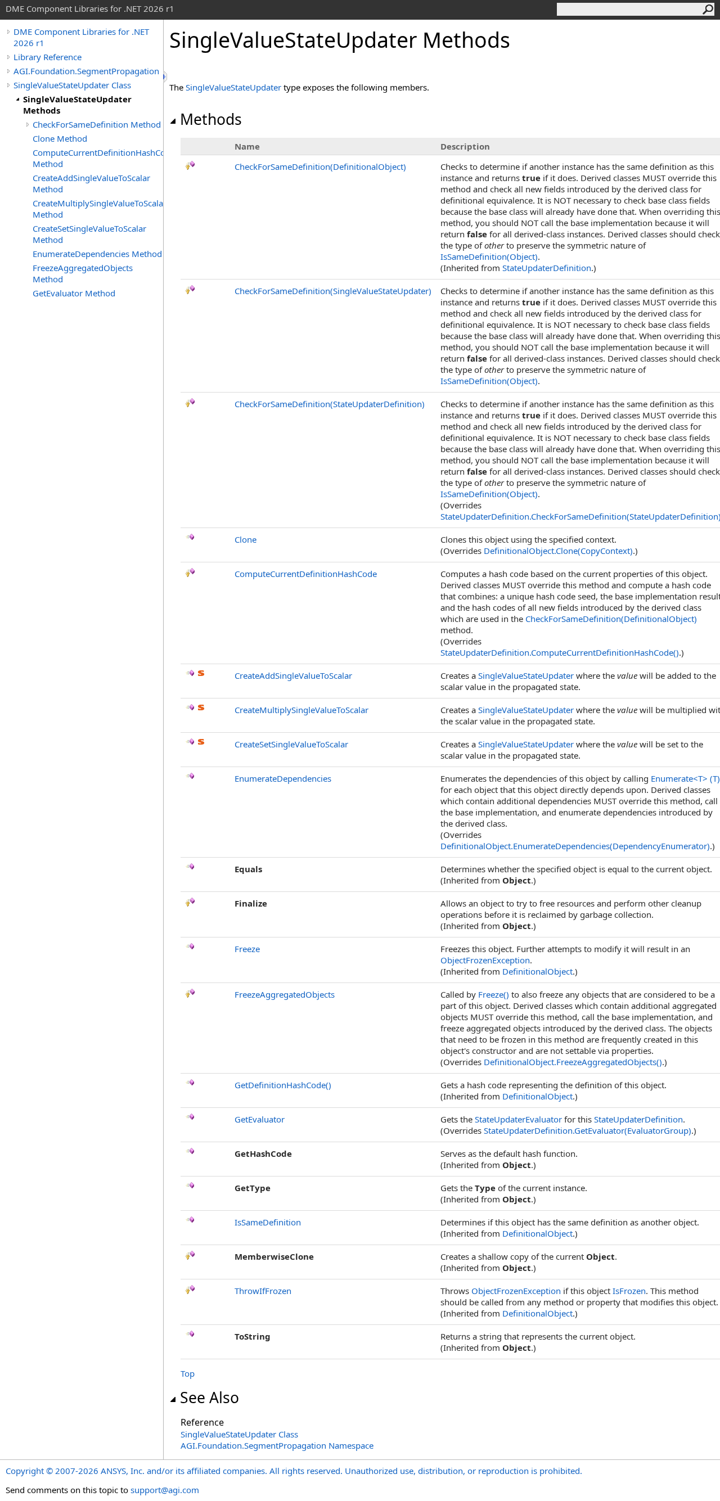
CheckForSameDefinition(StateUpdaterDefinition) (330, 403)
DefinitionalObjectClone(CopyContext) (558, 550)
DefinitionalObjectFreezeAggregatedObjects (573, 1061)
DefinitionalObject (537, 971)
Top (188, 1373)
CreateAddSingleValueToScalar (293, 675)
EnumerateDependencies (283, 778)
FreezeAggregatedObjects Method (83, 273)
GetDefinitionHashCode (283, 1084)
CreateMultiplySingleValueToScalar (301, 709)
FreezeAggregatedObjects (285, 994)
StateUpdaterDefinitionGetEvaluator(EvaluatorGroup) (587, 1130)
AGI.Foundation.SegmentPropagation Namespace (277, 1445)
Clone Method (60, 138)
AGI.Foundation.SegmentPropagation (86, 70)
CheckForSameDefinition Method (97, 124)
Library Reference (48, 56)
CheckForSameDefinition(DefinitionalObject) (320, 166)
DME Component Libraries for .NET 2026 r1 (81, 37)
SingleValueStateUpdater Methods (77, 104)
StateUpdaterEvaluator (518, 1119)
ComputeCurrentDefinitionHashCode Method (98, 158)
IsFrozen (629, 1290)
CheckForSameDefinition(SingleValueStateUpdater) (333, 290)
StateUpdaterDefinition (546, 267)
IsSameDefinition (268, 1222)
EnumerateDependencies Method (97, 253)
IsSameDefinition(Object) (489, 256)
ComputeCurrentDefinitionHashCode (306, 573)
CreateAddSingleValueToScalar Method (91, 183)
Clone (245, 539)
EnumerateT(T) (685, 778)
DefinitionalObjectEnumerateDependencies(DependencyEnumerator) (575, 845)
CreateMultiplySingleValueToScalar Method (98, 208)
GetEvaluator (260, 1119)
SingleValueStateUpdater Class (72, 85)
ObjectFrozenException (485, 960)
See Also (209, 1397)
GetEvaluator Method (74, 293)
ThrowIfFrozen (263, 1290)
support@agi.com (164, 1489)
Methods (211, 119)
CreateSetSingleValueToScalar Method (89, 234)
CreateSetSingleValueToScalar (291, 744)
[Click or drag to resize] (166, 76)
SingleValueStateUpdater (233, 87)
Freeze (247, 948)
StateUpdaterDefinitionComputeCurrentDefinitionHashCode (559, 652)
